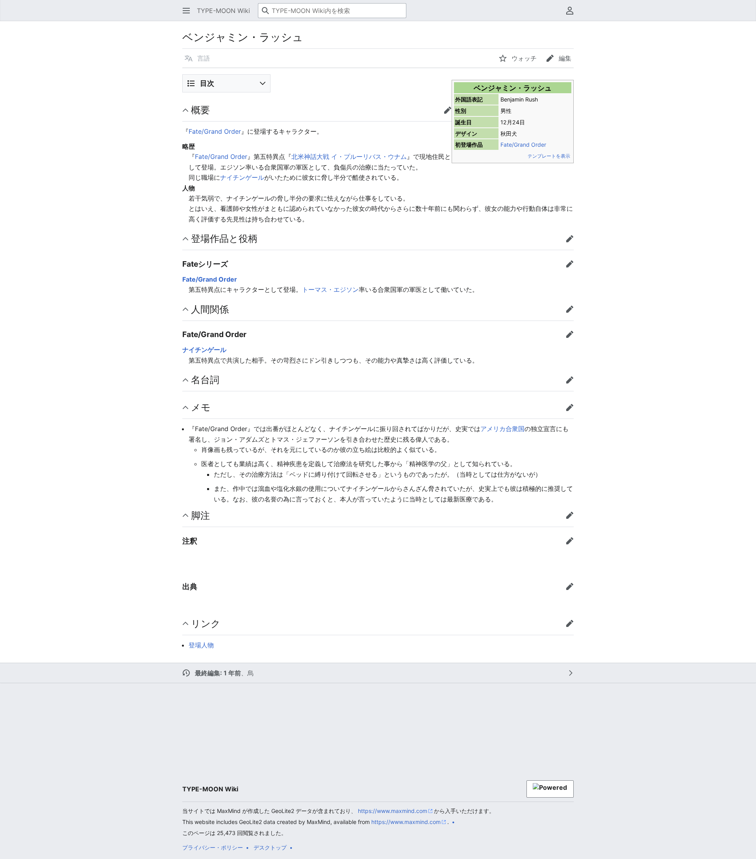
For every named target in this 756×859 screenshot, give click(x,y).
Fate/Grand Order (523, 144)
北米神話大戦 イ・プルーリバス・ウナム (349, 156)
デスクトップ (270, 847)
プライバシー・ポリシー (212, 847)
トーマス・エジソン (330, 289)
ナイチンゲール (242, 177)
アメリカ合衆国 (502, 429)
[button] (186, 10)
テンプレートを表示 (549, 156)
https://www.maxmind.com (392, 810)
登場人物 (201, 645)
